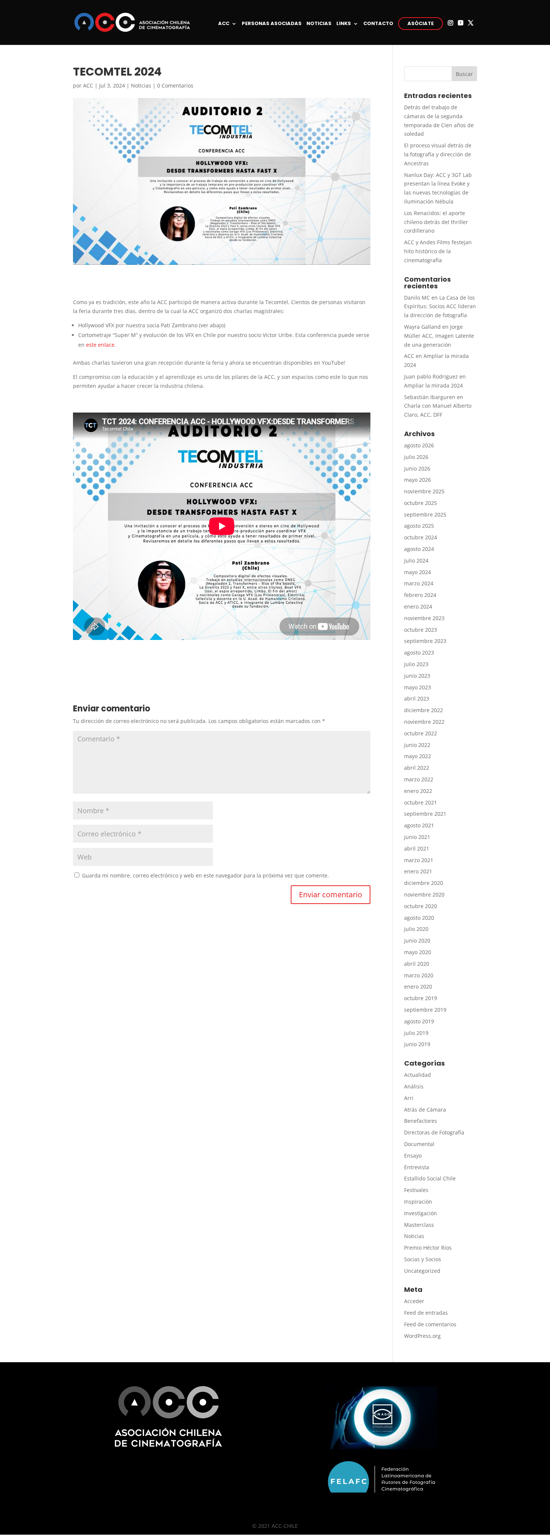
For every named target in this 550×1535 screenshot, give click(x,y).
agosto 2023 (419, 652)
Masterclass (419, 1224)
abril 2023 (416, 698)
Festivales (416, 1190)
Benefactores (420, 1120)
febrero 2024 (420, 594)
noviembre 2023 (424, 618)
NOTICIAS (318, 24)
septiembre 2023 (425, 640)
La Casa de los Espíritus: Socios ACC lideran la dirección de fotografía (440, 306)
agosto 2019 (419, 1021)
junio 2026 (417, 468)
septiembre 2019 (425, 1009)
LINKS (343, 24)
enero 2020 (418, 986)
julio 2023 (416, 664)
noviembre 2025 (424, 491)
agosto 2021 (419, 825)
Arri (408, 1098)
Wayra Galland (422, 326)
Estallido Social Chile (430, 1178)
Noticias (141, 85)
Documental (419, 1144)
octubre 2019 (420, 998)
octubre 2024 (420, 537)
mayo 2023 (417, 687)
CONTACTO (378, 24)
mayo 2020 (417, 952)
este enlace (100, 344)
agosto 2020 (419, 917)
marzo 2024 (418, 583)
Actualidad (417, 1074)
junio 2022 (417, 744)
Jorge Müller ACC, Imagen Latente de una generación (439, 335)
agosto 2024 (419, 548)
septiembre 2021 (425, 813)
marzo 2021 (418, 860)
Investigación (420, 1213)
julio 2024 (416, 560)
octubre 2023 (420, 629)
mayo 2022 (417, 756)
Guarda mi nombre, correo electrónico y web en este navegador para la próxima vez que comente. (205, 875)
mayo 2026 (417, 479)
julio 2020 (416, 928)
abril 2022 (416, 767)
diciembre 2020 (423, 882)
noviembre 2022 (424, 721)
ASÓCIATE (420, 23)
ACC (223, 24)
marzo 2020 (418, 975)
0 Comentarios (175, 85)
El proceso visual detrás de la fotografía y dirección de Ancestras (437, 154)
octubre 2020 (420, 906)
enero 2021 (418, 871)
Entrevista (416, 1167)
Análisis (414, 1086)
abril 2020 (416, 963)
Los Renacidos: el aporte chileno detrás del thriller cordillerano (436, 222)
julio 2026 (416, 456)
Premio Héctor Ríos (428, 1247)
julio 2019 (416, 1032)
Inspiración (418, 1201)
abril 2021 (416, 848)
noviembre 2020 (424, 894)
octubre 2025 (420, 502)
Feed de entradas (426, 1312)
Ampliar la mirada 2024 (433, 385)
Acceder (414, 1301)
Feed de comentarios (430, 1324)
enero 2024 (418, 606)
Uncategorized (422, 1270)
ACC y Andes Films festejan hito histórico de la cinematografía (438, 251)
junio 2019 (417, 1044)
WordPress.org (422, 1335)
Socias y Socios (422, 1259)
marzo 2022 (418, 779)
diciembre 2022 (423, 710)
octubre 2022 (420, 733)
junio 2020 (417, 940)
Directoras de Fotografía (434, 1132)
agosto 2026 (419, 445)
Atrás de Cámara (425, 1109)
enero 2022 (418, 790)
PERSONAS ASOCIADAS (272, 24)
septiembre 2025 (425, 514)
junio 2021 (417, 836)
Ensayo (413, 1155)
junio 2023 (417, 675)
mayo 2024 (417, 572)
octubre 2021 (420, 802)
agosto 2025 (419, 525)
